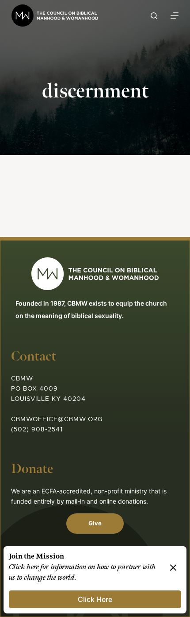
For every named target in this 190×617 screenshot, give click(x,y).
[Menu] (175, 15)
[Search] (154, 15)
